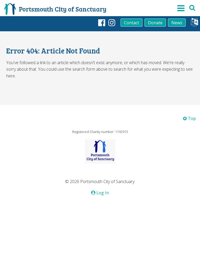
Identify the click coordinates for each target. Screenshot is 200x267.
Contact (131, 23)
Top (191, 118)
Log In (102, 193)
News (176, 23)
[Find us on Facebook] (101, 22)
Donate (155, 23)
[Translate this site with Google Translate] (194, 23)
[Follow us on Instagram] (111, 22)
